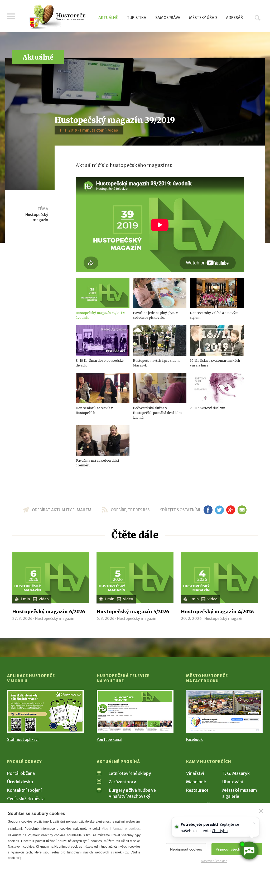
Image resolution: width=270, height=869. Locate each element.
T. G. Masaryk (236, 773)
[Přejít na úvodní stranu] (57, 17)
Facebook (194, 739)
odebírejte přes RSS (130, 510)
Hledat (257, 17)
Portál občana (21, 773)
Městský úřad (203, 17)
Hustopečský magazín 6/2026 (48, 612)
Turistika (136, 17)
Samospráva (167, 17)
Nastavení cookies (214, 861)
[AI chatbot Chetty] (248, 850)
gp (230, 510)
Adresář (234, 17)
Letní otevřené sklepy (130, 773)
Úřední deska (20, 781)
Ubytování (232, 781)
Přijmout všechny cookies (237, 849)
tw (219, 510)
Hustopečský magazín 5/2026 (133, 612)
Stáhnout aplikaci (22, 739)
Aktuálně (108, 17)
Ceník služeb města (26, 798)
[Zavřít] (261, 811)
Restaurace (197, 790)
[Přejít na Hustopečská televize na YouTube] (135, 711)
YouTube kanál (109, 739)
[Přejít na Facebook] (224, 711)
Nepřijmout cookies (186, 849)
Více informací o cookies (121, 829)
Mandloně (196, 781)
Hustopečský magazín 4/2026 (217, 612)
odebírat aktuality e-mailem (61, 510)
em (242, 510)
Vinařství (195, 773)
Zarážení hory (122, 781)
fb (208, 510)
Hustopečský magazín (36, 217)
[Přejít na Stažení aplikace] (45, 711)
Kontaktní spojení (24, 790)
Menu (11, 16)
